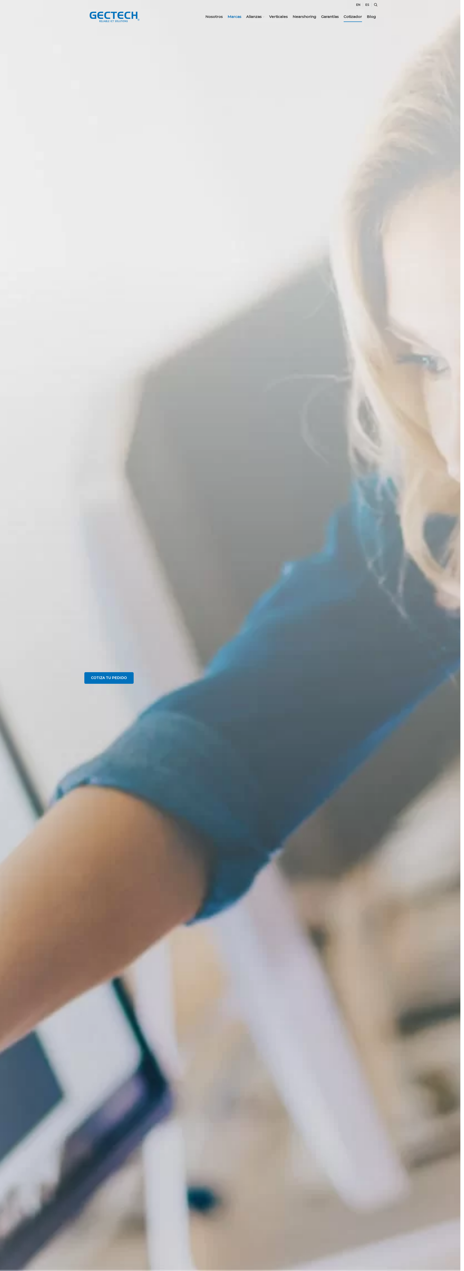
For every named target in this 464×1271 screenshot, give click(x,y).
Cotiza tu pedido (109, 678)
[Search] (375, 5)
